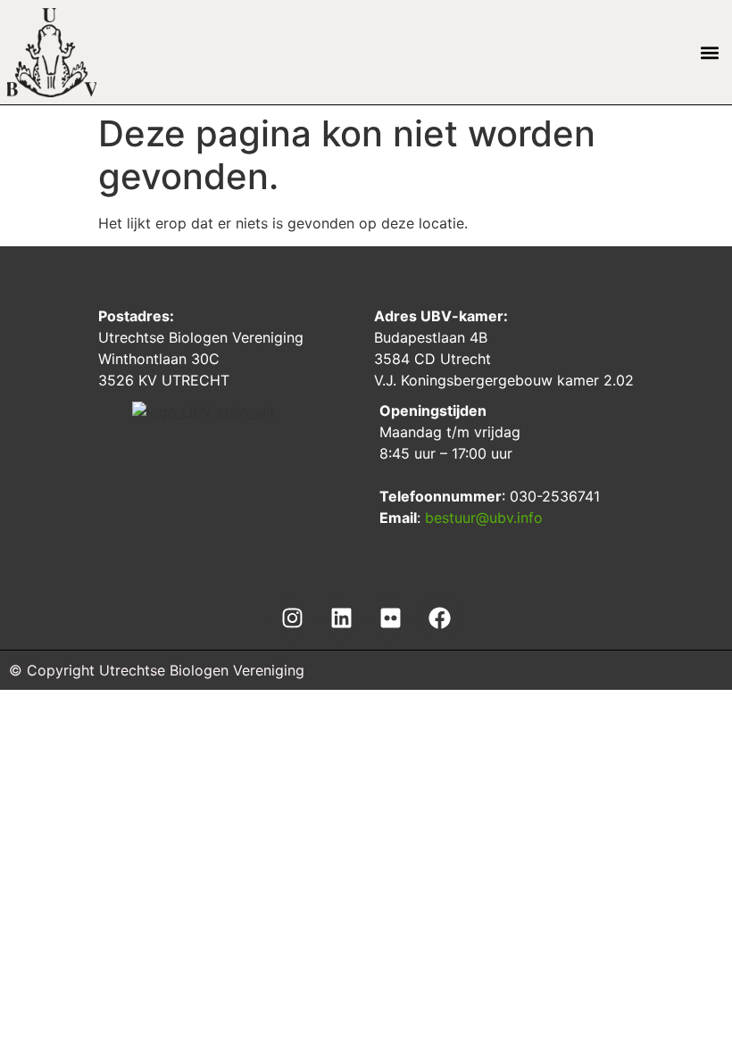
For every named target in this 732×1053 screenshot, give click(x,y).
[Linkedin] (342, 618)
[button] (710, 52)
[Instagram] (292, 618)
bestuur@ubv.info (484, 517)
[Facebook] (440, 618)
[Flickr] (391, 618)
